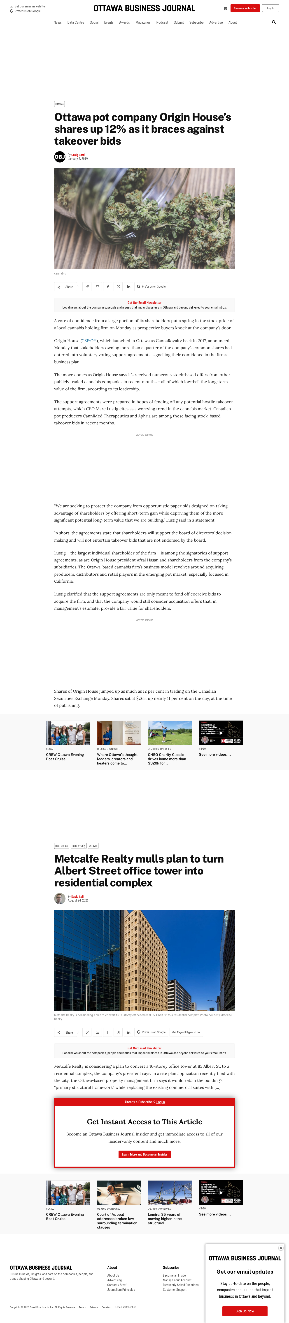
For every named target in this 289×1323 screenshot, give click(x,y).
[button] (274, 22)
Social (50, 749)
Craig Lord (78, 155)
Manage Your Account (177, 1280)
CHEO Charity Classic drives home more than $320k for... (167, 759)
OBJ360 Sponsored (108, 749)
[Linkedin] (128, 286)
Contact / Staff (116, 1285)
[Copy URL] (86, 286)
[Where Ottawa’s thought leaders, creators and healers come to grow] (119, 733)
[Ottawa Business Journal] (144, 8)
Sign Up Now (245, 1311)
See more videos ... (215, 754)
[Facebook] (107, 286)
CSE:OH (89, 340)
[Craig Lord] (61, 157)
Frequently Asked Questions (181, 1285)
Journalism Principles (121, 1289)
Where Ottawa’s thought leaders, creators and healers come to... (117, 759)
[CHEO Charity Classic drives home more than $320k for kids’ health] (170, 733)
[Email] (97, 286)
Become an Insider (175, 1275)
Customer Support (174, 1289)
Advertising (114, 1280)
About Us (113, 1275)
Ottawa (59, 104)
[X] (118, 286)
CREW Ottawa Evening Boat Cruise (65, 757)
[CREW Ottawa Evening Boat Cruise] (68, 733)
